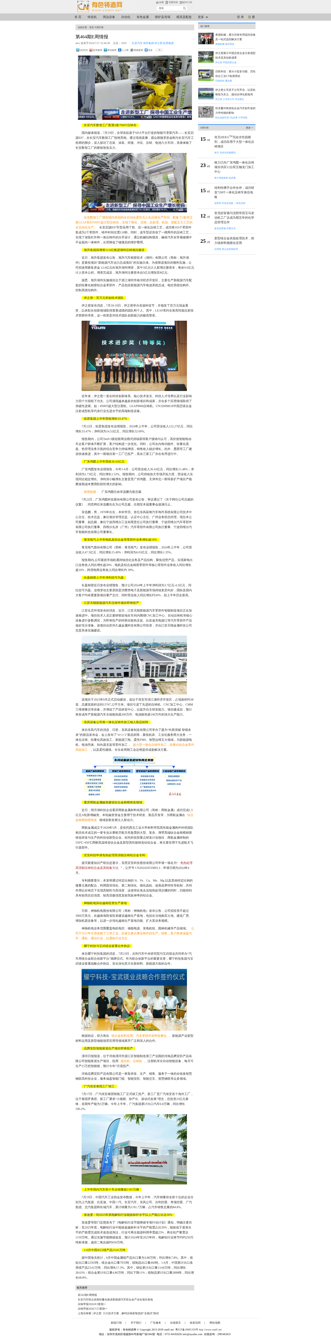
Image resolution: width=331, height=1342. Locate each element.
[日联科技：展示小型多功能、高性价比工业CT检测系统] (206, 80)
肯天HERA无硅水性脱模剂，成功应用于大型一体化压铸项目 (234, 142)
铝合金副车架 (222, 117)
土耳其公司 (228, 99)
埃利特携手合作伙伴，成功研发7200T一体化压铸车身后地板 (234, 192)
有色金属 (143, 17)
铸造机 (92, 17)
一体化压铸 (239, 203)
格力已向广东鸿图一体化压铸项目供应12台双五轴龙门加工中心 (234, 167)
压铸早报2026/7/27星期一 (92, 1308)
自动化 (125, 17)
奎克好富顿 (220, 228)
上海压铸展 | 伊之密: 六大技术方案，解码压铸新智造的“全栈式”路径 (118, 1313)
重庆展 (228, 80)
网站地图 (215, 1322)
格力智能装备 (221, 178)
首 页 (78, 17)
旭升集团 (148, 43)
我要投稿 (173, 2)
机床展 (232, 178)
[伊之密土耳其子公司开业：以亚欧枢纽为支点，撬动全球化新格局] (206, 98)
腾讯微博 (111, 50)
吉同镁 (217, 249)
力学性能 (242, 117)
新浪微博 (97, 50)
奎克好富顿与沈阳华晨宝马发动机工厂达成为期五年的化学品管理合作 (234, 217)
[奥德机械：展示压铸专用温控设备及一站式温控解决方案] (206, 43)
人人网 (125, 50)
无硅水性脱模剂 (228, 152)
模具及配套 (184, 17)
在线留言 (175, 1322)
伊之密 (158, 43)
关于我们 (136, 1322)
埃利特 (217, 203)
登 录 (240, 17)
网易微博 (138, 50)
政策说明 (195, 1322)
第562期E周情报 (87, 1295)
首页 (91, 27)
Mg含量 (234, 117)
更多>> (249, 127)
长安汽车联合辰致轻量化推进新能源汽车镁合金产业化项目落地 (115, 1299)
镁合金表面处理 (230, 249)
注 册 (251, 17)
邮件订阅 (187, 2)
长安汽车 (137, 43)
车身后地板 (227, 203)
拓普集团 (168, 43)
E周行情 (99, 27)
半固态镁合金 (230, 62)
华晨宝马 (231, 228)
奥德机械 (219, 44)
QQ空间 (84, 50)
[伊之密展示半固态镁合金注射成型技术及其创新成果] (206, 62)
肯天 (216, 152)
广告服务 (155, 1322)
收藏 (161, 2)
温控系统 (229, 44)
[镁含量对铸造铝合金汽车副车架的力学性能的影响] (206, 117)
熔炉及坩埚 (162, 17)
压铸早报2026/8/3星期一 (92, 1304)
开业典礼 (239, 99)
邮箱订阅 (116, 1322)
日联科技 (219, 80)
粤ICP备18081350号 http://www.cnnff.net (198, 1329)
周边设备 (109, 17)
